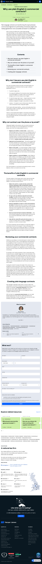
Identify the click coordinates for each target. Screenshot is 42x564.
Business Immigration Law (5, 530)
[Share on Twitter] (19, 14)
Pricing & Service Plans (18, 535)
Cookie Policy (30, 530)
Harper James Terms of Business (33, 535)
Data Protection (18, 437)
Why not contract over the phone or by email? (21, 62)
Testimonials (16, 536)
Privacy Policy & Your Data (32, 538)
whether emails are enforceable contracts (24, 139)
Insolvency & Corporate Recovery (16, 440)
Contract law (15, 4)
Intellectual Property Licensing (8, 328)
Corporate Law (12, 437)
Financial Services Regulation (34, 439)
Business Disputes (4, 436)
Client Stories (17, 529)
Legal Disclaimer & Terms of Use (33, 536)
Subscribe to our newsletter (19, 538)
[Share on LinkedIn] (21, 14)
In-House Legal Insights (5, 440)
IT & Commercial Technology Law (22, 327)
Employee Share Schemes (6, 439)
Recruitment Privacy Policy (32, 539)
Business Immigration (19, 436)
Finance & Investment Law (23, 439)
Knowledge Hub (3, 4)
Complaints (30, 532)
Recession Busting (34, 440)
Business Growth (11, 436)
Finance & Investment (4, 542)
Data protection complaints (32, 533)
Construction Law (4, 535)
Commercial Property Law (5, 533)
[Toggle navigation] (1, 1)
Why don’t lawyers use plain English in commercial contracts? (19, 59)
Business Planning (27, 436)
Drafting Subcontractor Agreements (9, 327)
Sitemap (29, 544)
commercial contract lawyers (14, 42)
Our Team (16, 533)
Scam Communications (32, 542)
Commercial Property (5, 437)
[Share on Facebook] (17, 14)
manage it (28, 220)
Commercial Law (9, 4)
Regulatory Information (31, 541)
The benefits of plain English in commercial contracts (20, 66)
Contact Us (16, 530)
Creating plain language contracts (17, 72)
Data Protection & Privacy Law (6, 538)
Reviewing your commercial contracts (18, 69)
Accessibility (30, 529)
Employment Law (14, 439)
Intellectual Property (26, 440)
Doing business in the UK (26, 437)
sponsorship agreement (21, 287)
